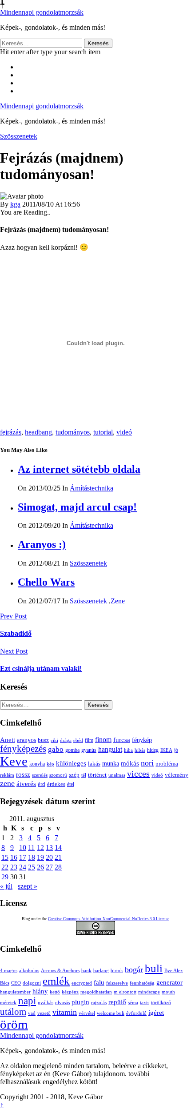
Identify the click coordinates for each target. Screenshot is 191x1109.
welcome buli (110, 1013)
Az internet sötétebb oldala (79, 469)
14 (58, 847)
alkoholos (29, 970)
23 (13, 867)
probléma (166, 763)
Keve (14, 761)
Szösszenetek (18, 136)
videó (124, 432)
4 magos (8, 970)
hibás (140, 750)
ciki (54, 740)
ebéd (78, 740)
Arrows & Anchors (60, 970)
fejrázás (10, 432)
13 (49, 847)
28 (58, 867)
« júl (6, 886)
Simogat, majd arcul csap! (77, 507)
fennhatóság (142, 983)
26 (40, 867)
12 (40, 847)
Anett (7, 739)
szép (74, 774)
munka (110, 763)
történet (97, 775)
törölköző (161, 1002)
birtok (117, 970)
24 (22, 867)
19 (40, 857)
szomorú (58, 775)
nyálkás (45, 1002)
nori (147, 762)
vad (32, 1013)
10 (22, 847)
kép (50, 764)
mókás (130, 763)
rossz (23, 774)
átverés (26, 783)
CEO (16, 983)
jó (176, 750)
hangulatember (15, 991)
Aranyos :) (42, 544)
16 (13, 857)
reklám (7, 775)
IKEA (166, 750)
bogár (134, 969)
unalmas (116, 775)
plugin (80, 1001)
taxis (144, 1002)
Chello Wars (46, 582)
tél (83, 775)
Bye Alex (173, 970)
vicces (138, 773)
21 (58, 857)
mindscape (149, 991)
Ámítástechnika (91, 488)
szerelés (40, 775)
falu (99, 982)
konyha (37, 764)
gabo (56, 749)
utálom (13, 1012)
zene (7, 783)
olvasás (62, 1002)
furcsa (121, 739)
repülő (117, 1001)
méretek (8, 1002)
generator (169, 982)
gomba (72, 750)
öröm (14, 1024)
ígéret (156, 1012)
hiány (40, 991)
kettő (55, 991)
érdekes (56, 784)
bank (86, 970)
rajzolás (99, 1002)
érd (41, 784)
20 (49, 857)
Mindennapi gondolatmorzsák (42, 12)
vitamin (64, 1012)
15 (4, 857)
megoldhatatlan (96, 991)
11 (31, 847)
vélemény (176, 774)
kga (15, 204)
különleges (71, 763)
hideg (153, 750)
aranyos (26, 740)
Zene (118, 601)
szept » (27, 886)
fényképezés (23, 749)
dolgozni (32, 983)
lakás (94, 764)
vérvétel (87, 1013)
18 (31, 857)
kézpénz (70, 991)
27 (49, 867)
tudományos (73, 432)
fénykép (142, 739)
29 (4, 877)
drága (66, 740)
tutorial (103, 432)
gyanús (88, 750)
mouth (168, 991)
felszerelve (117, 983)
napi (27, 1000)
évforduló (136, 1013)
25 (31, 867)
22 (4, 867)
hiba (128, 750)
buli (154, 968)
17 (22, 857)
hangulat (110, 749)
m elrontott (125, 991)
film (89, 740)
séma (133, 1002)
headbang (38, 432)
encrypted (82, 983)
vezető (44, 1013)
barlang (101, 970)
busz (43, 740)
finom (103, 739)
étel (70, 784)
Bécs (4, 983)
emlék (56, 981)
